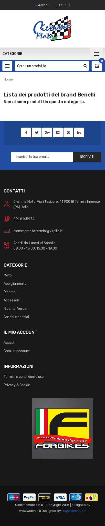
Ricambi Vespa (15, 309)
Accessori (11, 300)
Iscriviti (87, 157)
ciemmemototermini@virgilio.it (38, 231)
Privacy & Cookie (17, 385)
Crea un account (17, 351)
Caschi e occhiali (17, 317)
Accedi (9, 343)
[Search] (85, 65)
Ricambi (10, 292)
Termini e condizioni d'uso (24, 377)
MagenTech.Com (74, 511)
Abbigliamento (15, 284)
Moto (8, 275)
